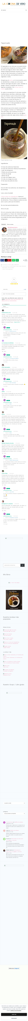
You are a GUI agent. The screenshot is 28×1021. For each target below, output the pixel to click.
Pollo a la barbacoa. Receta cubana (11, 662)
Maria (10, 432)
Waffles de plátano (19, 822)
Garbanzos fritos (6, 675)
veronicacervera (12, 227)
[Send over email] (17, 260)
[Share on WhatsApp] (13, 260)
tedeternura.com (12, 331)
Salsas (17, 266)
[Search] (22, 565)
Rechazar (14, 1018)
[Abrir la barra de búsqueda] (26, 10)
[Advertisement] (14, 26)
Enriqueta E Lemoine (13, 517)
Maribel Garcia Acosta (13, 460)
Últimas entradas (10, 224)
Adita (10, 403)
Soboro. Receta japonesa (7, 269)
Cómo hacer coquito (7, 639)
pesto (11, 80)
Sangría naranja (6, 647)
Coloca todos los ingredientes (9, 196)
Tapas (12, 264)
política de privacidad (16, 1010)
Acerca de (3, 224)
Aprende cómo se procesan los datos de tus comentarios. (12, 300)
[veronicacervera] (4, 232)
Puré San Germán (7, 635)
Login (24, 289)
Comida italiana (12, 266)
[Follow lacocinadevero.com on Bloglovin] (14, 969)
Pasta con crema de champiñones (10, 643)
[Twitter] (25, 227)
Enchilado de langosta (8, 671)
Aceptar (14, 1014)
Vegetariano (16, 264)
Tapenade (24, 266)
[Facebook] (23, 227)
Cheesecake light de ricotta (9, 631)
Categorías (5, 811)
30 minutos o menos (6, 264)
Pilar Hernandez (12, 382)
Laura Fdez (11, 491)
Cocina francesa (5, 266)
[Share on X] (6, 260)
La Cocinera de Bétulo (13, 358)
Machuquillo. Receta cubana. (8, 267)
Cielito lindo (5, 666)
